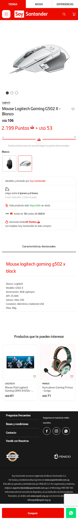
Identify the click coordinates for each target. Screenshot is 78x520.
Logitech (6, 102)
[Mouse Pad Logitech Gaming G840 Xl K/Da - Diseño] (20, 362)
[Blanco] (25, 164)
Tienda (12, 4)
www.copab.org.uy (39, 495)
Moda (39, 4)
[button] (64, 14)
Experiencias (65, 4)
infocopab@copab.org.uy (39, 499)
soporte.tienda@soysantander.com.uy (30, 487)
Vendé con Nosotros (17, 441)
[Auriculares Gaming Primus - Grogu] (57, 362)
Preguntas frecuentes (18, 415)
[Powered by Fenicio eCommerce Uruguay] (65, 456)
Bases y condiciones (17, 424)
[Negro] (9, 164)
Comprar (33, 513)
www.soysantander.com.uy (57, 479)
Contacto (11, 432)
